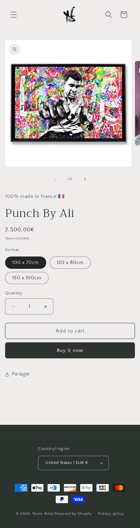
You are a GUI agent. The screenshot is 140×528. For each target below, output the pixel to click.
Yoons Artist (43, 513)
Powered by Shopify (73, 513)
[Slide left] (55, 179)
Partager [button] (21, 374)
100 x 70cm (25, 262)
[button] (13, 14)
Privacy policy (111, 514)
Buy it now (70, 350)
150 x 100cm (26, 278)
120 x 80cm (70, 262)
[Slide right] (84, 179)
